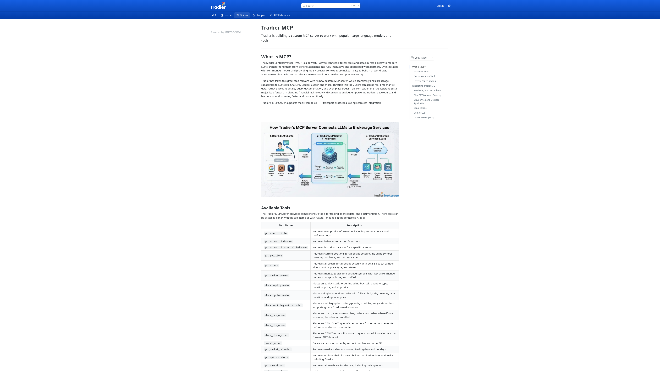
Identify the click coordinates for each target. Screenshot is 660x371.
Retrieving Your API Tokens (427, 90)
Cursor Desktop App (424, 117)
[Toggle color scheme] (449, 5)
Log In (440, 5)
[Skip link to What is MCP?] (258, 56)
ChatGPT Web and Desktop (427, 95)
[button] (330, 159)
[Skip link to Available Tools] (258, 208)
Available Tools (421, 71)
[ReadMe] (233, 32)
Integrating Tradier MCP (424, 85)
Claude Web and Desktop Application (426, 101)
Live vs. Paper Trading (425, 80)
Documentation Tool (424, 76)
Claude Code (420, 107)
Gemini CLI (419, 112)
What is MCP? (419, 66)
